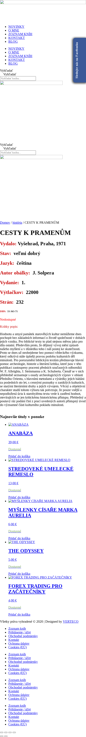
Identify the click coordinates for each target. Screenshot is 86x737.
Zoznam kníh (17, 628)
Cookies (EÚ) (17, 647)
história (17, 222)
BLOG (13, 41)
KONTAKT (16, 38)
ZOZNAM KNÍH (20, 34)
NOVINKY (16, 26)
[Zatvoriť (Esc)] (14, 732)
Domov (5, 222)
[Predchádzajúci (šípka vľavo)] (1, 736)
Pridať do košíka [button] (19, 456)
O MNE (13, 30)
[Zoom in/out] (1, 732)
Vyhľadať (6, 70)
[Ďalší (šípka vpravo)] (6, 736)
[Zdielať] (10, 732)
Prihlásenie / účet (19, 632)
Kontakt (13, 640)
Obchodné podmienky (23, 636)
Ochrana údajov (18, 643)
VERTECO (70, 621)
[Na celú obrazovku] (6, 732)
